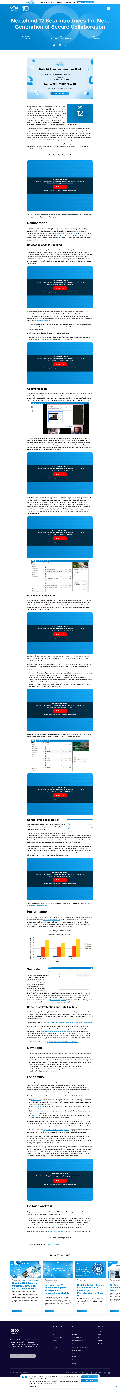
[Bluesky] (60, 45)
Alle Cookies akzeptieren (89, 1377)
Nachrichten (59, 38)
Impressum (56, 1344)
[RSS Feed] (109, 1373)
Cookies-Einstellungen (71, 1373)
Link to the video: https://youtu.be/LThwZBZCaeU (60, 284)
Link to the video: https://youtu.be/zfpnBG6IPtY (60, 534)
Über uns (55, 1331)
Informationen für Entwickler (80, 1347)
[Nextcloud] (20, 8)
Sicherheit (75, 1344)
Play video (61, 186)
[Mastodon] (54, 45)
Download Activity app (38, 1111)
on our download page (55, 1231)
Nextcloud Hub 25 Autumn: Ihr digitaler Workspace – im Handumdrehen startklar (57, 1289)
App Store (75, 1334)
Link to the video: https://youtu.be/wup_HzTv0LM (60, 876)
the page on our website (42, 320)
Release (68, 38)
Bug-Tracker (101, 1344)
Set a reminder (60, 93)
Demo (99, 1337)
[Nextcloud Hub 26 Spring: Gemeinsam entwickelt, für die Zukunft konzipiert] (25, 1269)
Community (30, 1280)
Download (75, 1331)
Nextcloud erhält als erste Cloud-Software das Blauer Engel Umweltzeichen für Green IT (90, 1290)
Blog (52, 38)
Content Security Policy (58, 1000)
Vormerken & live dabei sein (85, 2)
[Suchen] (32, 1356)
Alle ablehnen (89, 1380)
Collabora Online (32, 605)
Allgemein (81, 1282)
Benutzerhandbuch (77, 1340)
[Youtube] (100, 1373)
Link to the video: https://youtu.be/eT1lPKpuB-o (60, 791)
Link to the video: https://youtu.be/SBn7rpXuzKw (60, 470)
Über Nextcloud (57, 1327)
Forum (100, 1334)
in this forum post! (53, 1244)
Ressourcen (75, 1327)
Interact (100, 1327)
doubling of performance (51, 920)
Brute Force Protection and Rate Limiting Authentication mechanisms (69, 1022)
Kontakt (100, 1340)
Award (87, 1282)
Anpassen (32, 1386)
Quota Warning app (37, 1106)
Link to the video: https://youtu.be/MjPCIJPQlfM (60, 707)
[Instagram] (87, 1373)
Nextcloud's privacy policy (77, 181)
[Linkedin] (91, 1373)
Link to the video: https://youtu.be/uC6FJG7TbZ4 (60, 1176)
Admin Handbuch (77, 1337)
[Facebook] (83, 1373)
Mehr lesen (16, 1310)
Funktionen (56, 1347)
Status (74, 1363)
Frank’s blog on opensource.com (67, 233)
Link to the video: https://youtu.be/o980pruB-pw (60, 630)
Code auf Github (76, 1350)
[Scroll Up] (116, 1386)
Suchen (74, 1356)
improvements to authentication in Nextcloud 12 (62, 1042)
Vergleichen (75, 1353)
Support (100, 1331)
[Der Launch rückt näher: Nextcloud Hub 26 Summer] (30, 2)
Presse (55, 1340)
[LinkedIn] (66, 45)
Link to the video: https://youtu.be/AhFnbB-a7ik (60, 360)
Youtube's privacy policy (60, 181)
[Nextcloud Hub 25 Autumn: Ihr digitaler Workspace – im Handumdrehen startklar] (58, 1269)
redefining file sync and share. (68, 235)
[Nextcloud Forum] (96, 1373)
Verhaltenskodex (57, 1337)
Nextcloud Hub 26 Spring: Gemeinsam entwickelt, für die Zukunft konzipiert (25, 1286)
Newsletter (75, 1360)
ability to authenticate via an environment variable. (59, 1031)
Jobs (54, 1334)
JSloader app (35, 1115)
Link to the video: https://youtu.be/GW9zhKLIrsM (60, 183)
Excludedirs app (36, 1100)
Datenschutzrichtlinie (50, 1383)
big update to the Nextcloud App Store (56, 1130)
